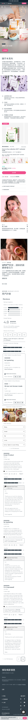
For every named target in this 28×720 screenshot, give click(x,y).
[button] (23, 712)
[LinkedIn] (20, 705)
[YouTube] (24, 702)
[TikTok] (20, 709)
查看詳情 (4, 278)
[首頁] (14, 7)
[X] (20, 702)
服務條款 (24, 684)
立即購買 (5, 50)
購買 (25, 718)
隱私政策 (20, 684)
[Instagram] (20, 699)
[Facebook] (24, 699)
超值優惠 (24, 3)
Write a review (23, 146)
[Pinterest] (24, 705)
